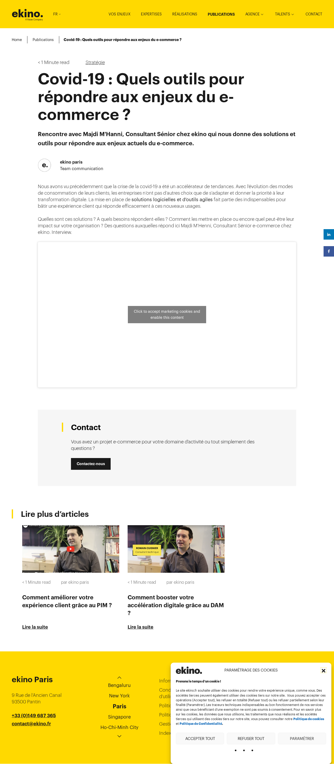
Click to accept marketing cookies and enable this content (167, 314)
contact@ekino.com (34, 730)
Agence (252, 14)
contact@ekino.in (31, 736)
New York (119, 695)
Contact (314, 14)
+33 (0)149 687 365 (34, 715)
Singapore (119, 717)
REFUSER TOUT (251, 738)
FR (55, 14)
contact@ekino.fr (31, 723)
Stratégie (95, 62)
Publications (221, 14)
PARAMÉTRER (302, 738)
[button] (323, 670)
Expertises (151, 14)
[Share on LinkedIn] (329, 234)
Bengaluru (119, 685)
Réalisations (184, 14)
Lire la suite (35, 627)
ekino (27, 13)
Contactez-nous (91, 463)
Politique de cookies (308, 719)
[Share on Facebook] (329, 251)
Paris (119, 706)
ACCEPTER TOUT (200, 738)
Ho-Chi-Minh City (119, 727)
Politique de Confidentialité (201, 723)
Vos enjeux (119, 14)
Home (17, 39)
